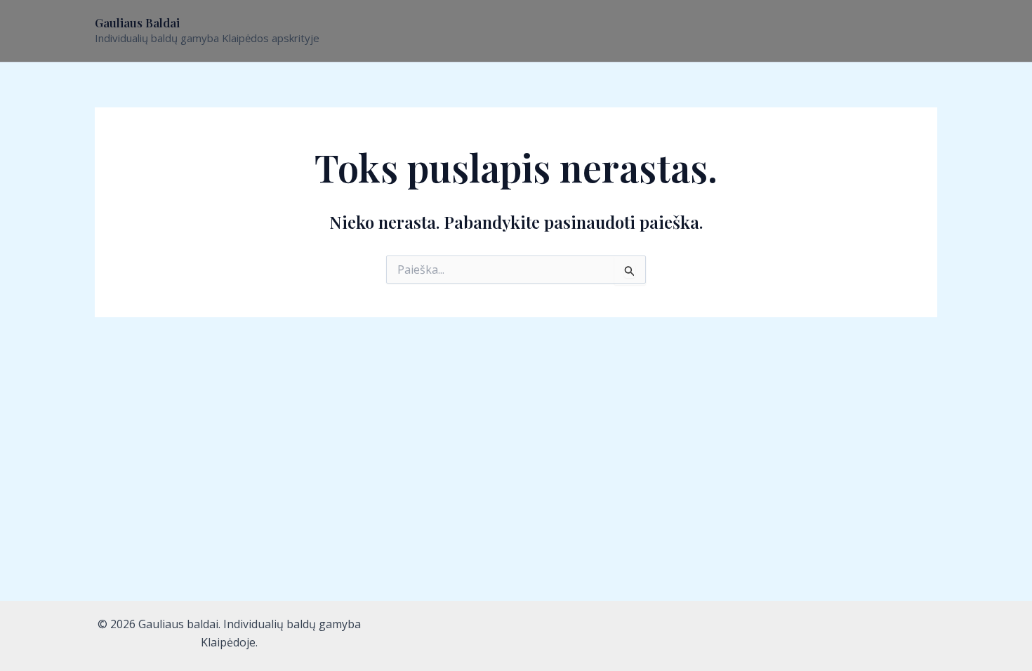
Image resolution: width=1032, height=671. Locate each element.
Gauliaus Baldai (137, 22)
